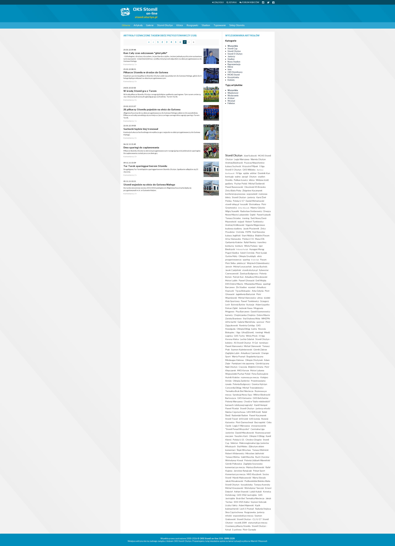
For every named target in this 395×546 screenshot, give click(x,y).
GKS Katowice (244, 398)
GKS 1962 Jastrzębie (247, 495)
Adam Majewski (246, 505)
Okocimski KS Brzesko (255, 187)
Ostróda (240, 232)
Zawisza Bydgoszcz (249, 273)
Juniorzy (231, 56)
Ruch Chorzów (262, 457)
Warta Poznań (238, 356)
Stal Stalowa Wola (251, 318)
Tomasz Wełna (232, 457)
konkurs (239, 245)
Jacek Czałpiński (233, 270)
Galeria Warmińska (246, 322)
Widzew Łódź (262, 180)
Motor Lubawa (257, 370)
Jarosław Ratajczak (243, 470)
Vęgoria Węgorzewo (255, 225)
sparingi (266, 284)
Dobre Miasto (263, 315)
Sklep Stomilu (237, 25)
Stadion (206, 25)
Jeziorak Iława (245, 308)
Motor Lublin (231, 280)
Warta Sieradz (259, 477)
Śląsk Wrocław (244, 450)
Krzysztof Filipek (250, 166)
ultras (260, 297)
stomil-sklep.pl (232, 204)
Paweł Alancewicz (234, 346)
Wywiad (231, 101)
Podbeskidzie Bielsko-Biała (257, 481)
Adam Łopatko (263, 304)
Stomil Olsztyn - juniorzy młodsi (255, 408)
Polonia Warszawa (234, 401)
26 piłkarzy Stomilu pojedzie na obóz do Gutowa (151, 109)
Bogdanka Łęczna (255, 356)
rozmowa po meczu (250, 377)
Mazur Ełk (259, 239)
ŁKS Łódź (243, 418)
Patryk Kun (238, 277)
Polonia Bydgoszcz (241, 384)
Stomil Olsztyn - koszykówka (239, 484)
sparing (246, 259)
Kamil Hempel (260, 405)
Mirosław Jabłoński (254, 453)
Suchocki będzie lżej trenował (140, 128)
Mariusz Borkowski (255, 467)
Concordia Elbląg (233, 387)
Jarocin (228, 266)
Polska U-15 (248, 239)
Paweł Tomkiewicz (250, 301)
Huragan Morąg (256, 249)
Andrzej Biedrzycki (234, 162)
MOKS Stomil (234, 74)
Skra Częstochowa (234, 512)
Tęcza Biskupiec (243, 290)
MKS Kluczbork (254, 474)
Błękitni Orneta (255, 366)
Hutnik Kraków (232, 377)
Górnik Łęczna (262, 363)
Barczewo (230, 287)
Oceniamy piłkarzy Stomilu (238, 526)
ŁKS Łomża (254, 418)
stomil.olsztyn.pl (250, 270)
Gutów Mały (231, 256)
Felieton (231, 103)
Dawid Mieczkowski (244, 432)
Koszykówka (233, 77)
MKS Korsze (243, 370)
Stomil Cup (232, 48)
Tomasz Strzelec (233, 218)
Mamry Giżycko (258, 207)
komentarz (230, 450)
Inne (229, 69)
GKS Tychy (239, 335)
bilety (228, 197)
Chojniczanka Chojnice (245, 315)
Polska (228, 201)
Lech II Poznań (247, 508)
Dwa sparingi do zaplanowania (141, 147)
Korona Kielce (232, 339)
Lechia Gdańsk (247, 339)
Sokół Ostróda (247, 252)
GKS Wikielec (249, 169)
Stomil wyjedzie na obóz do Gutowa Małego (149, 184)
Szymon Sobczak (258, 502)
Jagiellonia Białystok (245, 294)
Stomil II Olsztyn (235, 54)
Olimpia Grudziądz (247, 256)
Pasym (263, 259)
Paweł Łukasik (264, 214)
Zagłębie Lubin (232, 353)
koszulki (244, 204)
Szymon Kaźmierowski (241, 349)
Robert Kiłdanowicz (234, 453)
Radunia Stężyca (263, 508)
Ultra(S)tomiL (247, 332)
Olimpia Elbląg (243, 328)
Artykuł (231, 98)
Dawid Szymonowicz (260, 311)
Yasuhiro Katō (241, 436)
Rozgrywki (192, 25)
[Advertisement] (218, 13)
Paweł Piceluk (232, 408)
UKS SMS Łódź (254, 412)
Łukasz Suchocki (233, 166)
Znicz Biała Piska (233, 190)
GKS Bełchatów (260, 398)
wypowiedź (252, 194)
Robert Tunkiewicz (254, 221)
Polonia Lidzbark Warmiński (257, 460)
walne (238, 176)
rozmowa (263, 194)
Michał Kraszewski (234, 488)
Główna (126, 25)
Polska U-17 (238, 201)
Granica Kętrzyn (259, 384)
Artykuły (138, 25)
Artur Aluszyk (243, 208)
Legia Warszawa (241, 159)
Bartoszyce (230, 398)
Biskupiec (230, 332)
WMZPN (265, 318)
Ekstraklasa (254, 204)
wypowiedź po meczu (243, 515)
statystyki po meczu (257, 522)
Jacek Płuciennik (251, 228)
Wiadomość (233, 93)
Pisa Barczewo (242, 311)
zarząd (245, 176)
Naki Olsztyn (231, 366)
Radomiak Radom (240, 415)
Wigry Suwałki (232, 211)
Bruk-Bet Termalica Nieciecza (250, 498)
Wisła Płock (252, 335)
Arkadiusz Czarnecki (250, 353)
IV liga (239, 173)
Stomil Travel (231, 418)
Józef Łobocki (250, 155)
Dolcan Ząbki (231, 308)
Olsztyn (253, 176)
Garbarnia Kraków (234, 242)
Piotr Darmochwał (244, 422)
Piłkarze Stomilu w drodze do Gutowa (145, 72)
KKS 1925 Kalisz (241, 502)
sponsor (260, 322)
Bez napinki (259, 422)
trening (245, 218)
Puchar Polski (240, 183)
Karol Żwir (261, 197)
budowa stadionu (233, 228)
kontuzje (229, 176)
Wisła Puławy (251, 245)
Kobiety (231, 80)
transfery (261, 242)
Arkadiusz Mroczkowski (256, 277)
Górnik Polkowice (233, 463)
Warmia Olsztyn (258, 159)
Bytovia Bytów (238, 304)
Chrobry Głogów (253, 439)
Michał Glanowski (252, 346)
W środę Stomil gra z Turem (140, 90)
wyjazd (241, 221)
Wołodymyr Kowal (234, 460)
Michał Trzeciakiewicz (253, 387)
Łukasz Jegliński (233, 235)
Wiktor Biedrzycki (261, 394)
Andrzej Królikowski (234, 225)
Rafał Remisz (250, 242)
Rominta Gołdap (247, 325)
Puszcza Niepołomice (254, 162)
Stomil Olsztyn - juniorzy (243, 197)
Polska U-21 (238, 439)
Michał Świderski (256, 183)
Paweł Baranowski (234, 187)
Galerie (150, 25)
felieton (234, 443)
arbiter (253, 173)
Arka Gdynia (258, 290)
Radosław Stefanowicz (251, 211)
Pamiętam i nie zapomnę (243, 363)
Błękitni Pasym (262, 235)
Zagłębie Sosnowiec (253, 463)
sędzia (246, 173)
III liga (262, 335)
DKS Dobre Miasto (234, 284)
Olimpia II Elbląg (256, 436)
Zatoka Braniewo (233, 318)
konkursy (229, 245)
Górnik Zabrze (260, 349)
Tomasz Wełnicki (260, 450)
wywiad (251, 287)
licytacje (250, 304)
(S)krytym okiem (256, 446)
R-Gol (255, 342)
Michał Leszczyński (242, 266)
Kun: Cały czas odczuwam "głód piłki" (145, 53)
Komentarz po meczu (235, 474)
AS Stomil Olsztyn (242, 342)
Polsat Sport (259, 470)
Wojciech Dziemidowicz (258, 263)
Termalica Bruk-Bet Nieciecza (239, 391)
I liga (238, 332)
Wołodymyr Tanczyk (254, 488)
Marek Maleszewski (242, 477)
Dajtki (253, 214)
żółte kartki (230, 322)
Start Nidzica (248, 235)
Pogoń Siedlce (232, 252)
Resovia (262, 328)
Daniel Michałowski (255, 201)
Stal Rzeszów (258, 232)
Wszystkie (233, 46)
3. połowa (236, 529)
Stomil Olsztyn (165, 25)
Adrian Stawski (241, 491)
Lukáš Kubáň (256, 491)
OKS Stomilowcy (235, 72)
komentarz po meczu (235, 467)
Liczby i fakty (231, 505)
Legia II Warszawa (241, 425)
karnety (229, 315)
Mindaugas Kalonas (234, 360)
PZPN (248, 232)
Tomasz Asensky (262, 484)
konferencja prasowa (235, 194)
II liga (261, 166)
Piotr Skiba (230, 263)
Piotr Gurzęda (249, 529)
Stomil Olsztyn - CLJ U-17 (249, 519)
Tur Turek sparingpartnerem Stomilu (145, 166)
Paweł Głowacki (246, 280)
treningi (259, 332)
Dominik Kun (264, 173)
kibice (252, 180)
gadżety (229, 183)
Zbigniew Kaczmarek (252, 190)
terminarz (263, 342)
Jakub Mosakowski (234, 481)
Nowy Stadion (234, 61)
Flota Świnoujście (260, 373)
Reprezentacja (234, 64)
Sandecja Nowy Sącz (242, 394)
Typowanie (220, 25)
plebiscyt (241, 263)
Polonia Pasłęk (242, 249)
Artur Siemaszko (233, 239)
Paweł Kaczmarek (257, 415)
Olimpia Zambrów (241, 380)
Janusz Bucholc (260, 266)
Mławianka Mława (253, 284)
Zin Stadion (241, 287)
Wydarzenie (233, 95)
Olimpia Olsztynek (254, 360)
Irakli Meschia (247, 457)
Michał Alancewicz (247, 297)
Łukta (254, 328)
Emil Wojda (261, 280)
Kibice (179, 25)
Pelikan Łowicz (241, 180)
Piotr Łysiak (261, 252)
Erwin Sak (255, 260)
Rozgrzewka (250, 512)
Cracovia (243, 366)
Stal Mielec (242, 446)
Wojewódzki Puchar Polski (237, 373)
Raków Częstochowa (235, 412)
